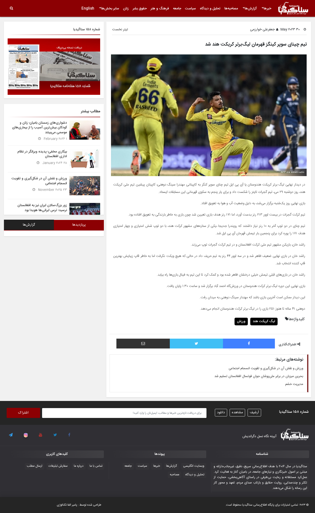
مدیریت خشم (294, 384)
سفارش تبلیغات (58, 466)
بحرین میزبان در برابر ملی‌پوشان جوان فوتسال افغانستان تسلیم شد (258, 376)
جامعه (177, 9)
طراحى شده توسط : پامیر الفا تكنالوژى (79, 504)
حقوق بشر (140, 9)
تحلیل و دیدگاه (210, 9)
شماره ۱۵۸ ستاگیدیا (86, 30)
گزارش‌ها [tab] (29, 225)
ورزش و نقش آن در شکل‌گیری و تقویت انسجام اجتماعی (266, 368)
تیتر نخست (120, 29)
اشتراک (23, 413)
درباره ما (78, 466)
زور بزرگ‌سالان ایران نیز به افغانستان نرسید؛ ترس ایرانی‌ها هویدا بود (42, 207)
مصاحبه (174, 474)
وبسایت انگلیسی (193, 466)
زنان (126, 9)
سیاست (190, 9)
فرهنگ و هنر (160, 9)
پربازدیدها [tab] (79, 225)
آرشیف (254, 412)
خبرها (267, 9)
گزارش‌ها (251, 9)
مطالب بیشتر (90, 111)
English (87, 9)
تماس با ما (96, 466)
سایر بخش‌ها (110, 9)
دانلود (221, 412)
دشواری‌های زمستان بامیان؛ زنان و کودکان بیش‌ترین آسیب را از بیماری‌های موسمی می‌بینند (39, 127)
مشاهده (237, 412)
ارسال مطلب (34, 466)
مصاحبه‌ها (231, 9)
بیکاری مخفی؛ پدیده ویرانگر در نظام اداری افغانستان (42, 154)
